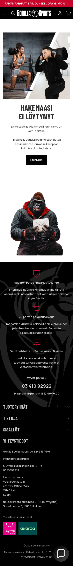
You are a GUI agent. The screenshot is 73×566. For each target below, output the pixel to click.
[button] (61, 554)
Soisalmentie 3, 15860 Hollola (22, 506)
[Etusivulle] (36, 13)
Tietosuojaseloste (14, 552)
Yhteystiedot (28, 557)
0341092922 (11, 470)
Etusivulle (36, 160)
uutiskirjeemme (36, 139)
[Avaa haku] (13, 13)
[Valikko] (4, 13)
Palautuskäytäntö (36, 552)
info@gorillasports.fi (16, 459)
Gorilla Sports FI (41, 545)
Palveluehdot (44, 557)
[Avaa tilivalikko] (59, 13)
